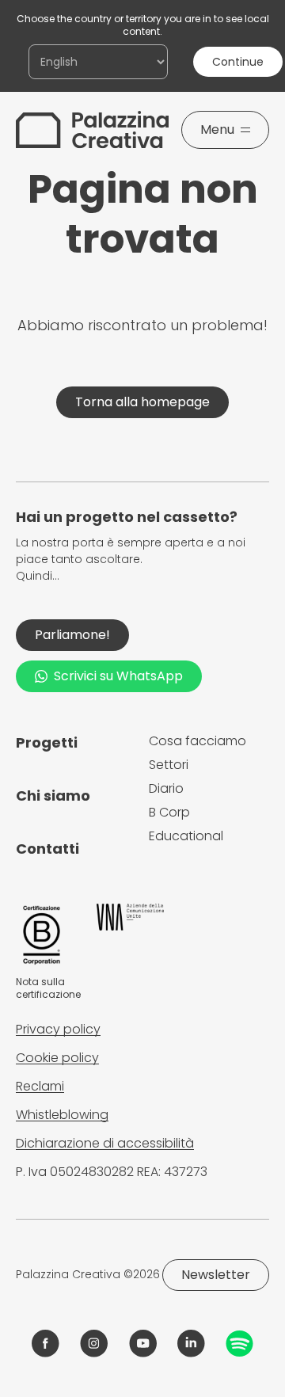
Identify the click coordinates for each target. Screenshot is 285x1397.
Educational (186, 836)
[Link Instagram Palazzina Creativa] (94, 1343)
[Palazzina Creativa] (92, 129)
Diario (166, 788)
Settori (168, 765)
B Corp (169, 812)
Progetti (47, 742)
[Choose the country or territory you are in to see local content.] (98, 61)
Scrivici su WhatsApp (118, 676)
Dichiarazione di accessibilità (105, 1143)
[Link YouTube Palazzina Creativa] (143, 1343)
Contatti (47, 848)
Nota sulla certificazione (48, 988)
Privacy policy (58, 1029)
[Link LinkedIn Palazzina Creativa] (191, 1343)
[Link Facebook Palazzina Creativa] (45, 1343)
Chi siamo (53, 795)
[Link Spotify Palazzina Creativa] (239, 1343)
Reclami (40, 1086)
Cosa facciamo (197, 741)
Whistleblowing (62, 1115)
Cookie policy (57, 1058)
